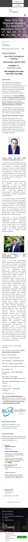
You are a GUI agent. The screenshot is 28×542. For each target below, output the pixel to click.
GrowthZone (17, 502)
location (15, 440)
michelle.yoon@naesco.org (10, 426)
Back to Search (5, 41)
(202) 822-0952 (9, 492)
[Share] (22, 48)
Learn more (12, 540)
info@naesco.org (9, 520)
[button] (18, 1)
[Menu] (25, 15)
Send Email (8, 493)
